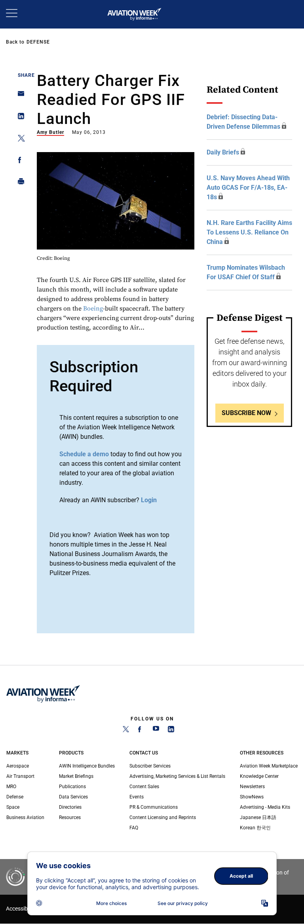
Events (136, 797)
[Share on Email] (19, 96)
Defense (38, 42)
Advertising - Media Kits (265, 807)
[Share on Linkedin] (19, 118)
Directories (70, 807)
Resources (70, 817)
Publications (72, 786)
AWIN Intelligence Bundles (87, 766)
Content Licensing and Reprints (162, 817)
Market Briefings (76, 776)
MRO (11, 786)
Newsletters (252, 786)
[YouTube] (156, 730)
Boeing (93, 308)
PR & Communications (153, 807)
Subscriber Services (150, 766)
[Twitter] (126, 730)
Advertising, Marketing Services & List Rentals (177, 776)
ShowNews (252, 797)
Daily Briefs (223, 152)
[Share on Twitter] (19, 140)
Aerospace (17, 766)
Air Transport (20, 776)
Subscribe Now (246, 413)
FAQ (133, 828)
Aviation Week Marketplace (269, 766)
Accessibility (21, 908)
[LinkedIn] (171, 730)
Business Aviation (25, 817)
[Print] (19, 183)
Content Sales (144, 786)
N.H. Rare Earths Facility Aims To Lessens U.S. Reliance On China (249, 232)
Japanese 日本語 (258, 817)
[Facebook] (141, 730)
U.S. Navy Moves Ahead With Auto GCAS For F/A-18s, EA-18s (248, 187)
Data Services (73, 797)
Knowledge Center (259, 776)
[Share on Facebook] (19, 161)
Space (12, 807)
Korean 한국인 (255, 828)
